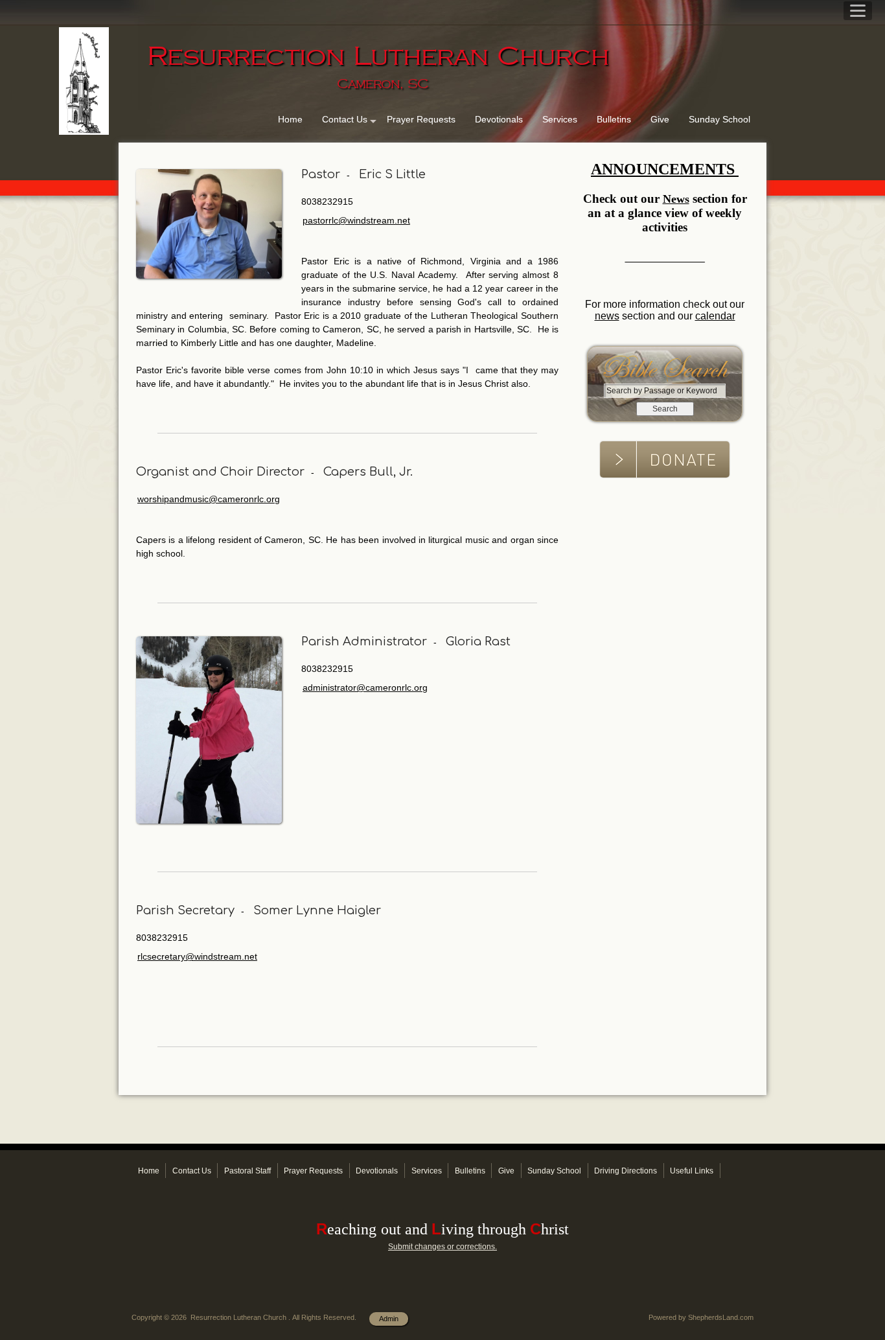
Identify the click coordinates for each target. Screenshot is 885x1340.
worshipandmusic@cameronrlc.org (208, 499)
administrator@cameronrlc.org (365, 687)
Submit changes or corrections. (442, 1246)
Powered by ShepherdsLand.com (701, 1317)
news (607, 315)
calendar (715, 315)
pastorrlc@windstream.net (356, 220)
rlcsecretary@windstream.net (197, 956)
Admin (388, 1319)
